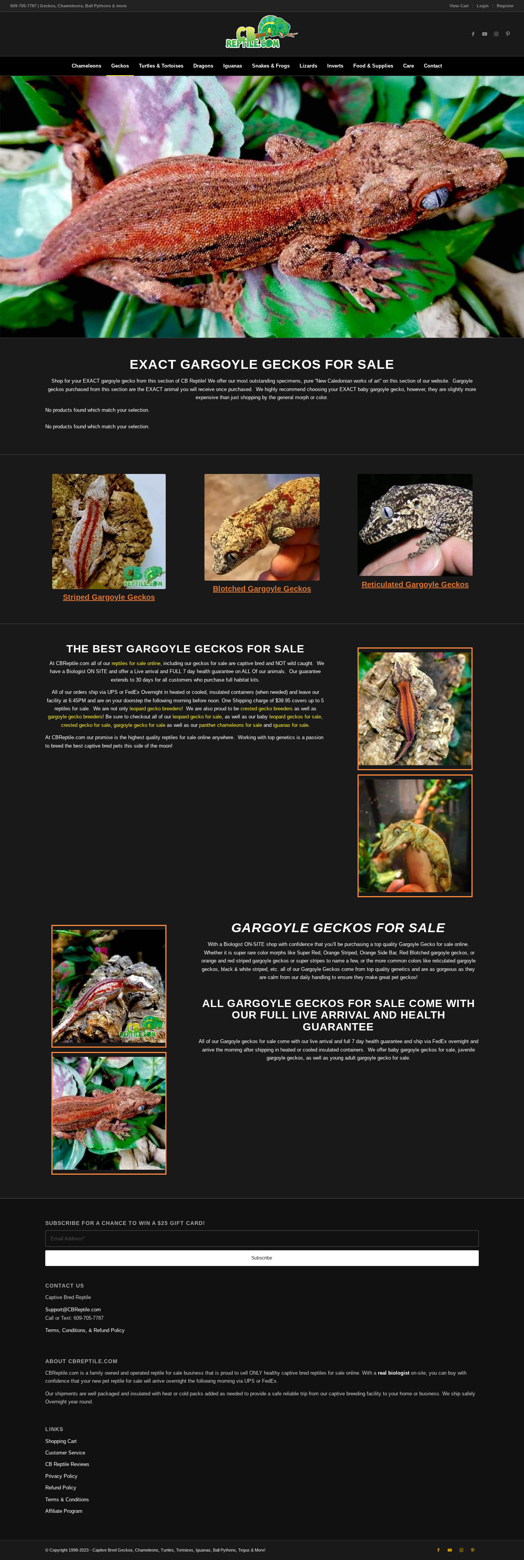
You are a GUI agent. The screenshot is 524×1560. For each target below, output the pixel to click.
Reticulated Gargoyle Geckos (415, 584)
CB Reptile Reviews (67, 1464)
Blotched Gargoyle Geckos (262, 588)
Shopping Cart (61, 1441)
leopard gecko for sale (197, 717)
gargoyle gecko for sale (139, 725)
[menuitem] (459, 6)
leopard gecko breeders (155, 708)
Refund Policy (60, 1488)
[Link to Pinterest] (508, 34)
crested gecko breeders (267, 708)
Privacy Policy (61, 1476)
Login (483, 5)
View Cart (459, 5)
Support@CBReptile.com (73, 1309)
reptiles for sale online (136, 663)
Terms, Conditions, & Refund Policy (85, 1330)
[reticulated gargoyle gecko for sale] (415, 525)
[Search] (452, 66)
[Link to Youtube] (485, 34)
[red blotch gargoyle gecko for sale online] (262, 527)
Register (505, 5)
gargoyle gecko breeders (75, 717)
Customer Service (65, 1453)
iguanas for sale (290, 725)
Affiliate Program (63, 1511)
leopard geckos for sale (295, 717)
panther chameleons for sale (230, 725)
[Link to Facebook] (473, 34)
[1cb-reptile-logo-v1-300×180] (262, 34)
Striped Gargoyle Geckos (109, 597)
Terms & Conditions (67, 1499)
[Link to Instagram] (496, 34)
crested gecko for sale (85, 725)
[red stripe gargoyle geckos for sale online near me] (109, 531)
